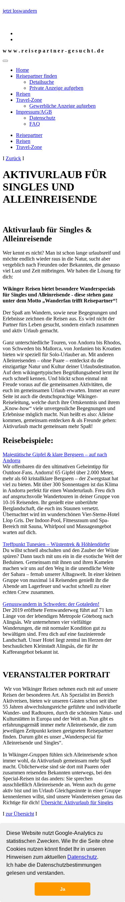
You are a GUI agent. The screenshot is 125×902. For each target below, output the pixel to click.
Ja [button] (62, 889)
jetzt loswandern (20, 11)
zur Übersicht (20, 814)
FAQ (34, 124)
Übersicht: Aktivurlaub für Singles (77, 802)
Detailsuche (41, 82)
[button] (67, 874)
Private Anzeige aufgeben (56, 88)
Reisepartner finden (36, 76)
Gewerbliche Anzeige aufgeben (62, 106)
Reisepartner (29, 135)
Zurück (13, 158)
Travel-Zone (29, 100)
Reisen (23, 94)
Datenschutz (82, 857)
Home (22, 70)
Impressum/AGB (34, 112)
